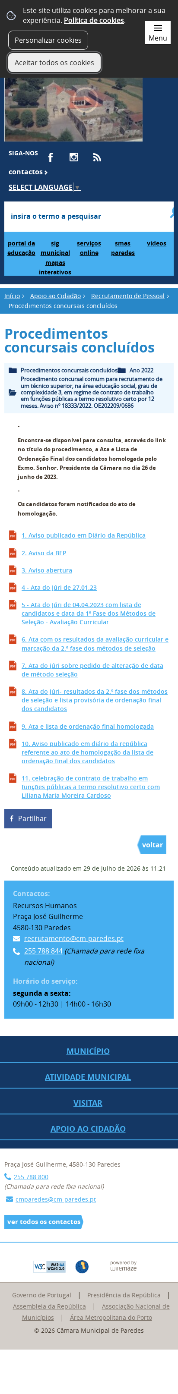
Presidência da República (124, 1295)
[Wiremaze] (124, 1265)
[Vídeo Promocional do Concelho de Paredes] (73, 104)
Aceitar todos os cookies (54, 62)
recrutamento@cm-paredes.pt (74, 938)
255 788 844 (43, 951)
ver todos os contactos (43, 1221)
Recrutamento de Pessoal (128, 296)
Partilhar (32, 818)
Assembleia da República (49, 1306)
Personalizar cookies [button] (48, 40)
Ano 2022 (141, 370)
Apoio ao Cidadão (55, 296)
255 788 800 (31, 1177)
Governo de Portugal (41, 1295)
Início (12, 296)
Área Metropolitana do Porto (111, 1317)
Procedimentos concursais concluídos (69, 370)
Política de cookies (94, 20)
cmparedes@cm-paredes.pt (56, 1199)
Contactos (26, 171)
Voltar (152, 845)
